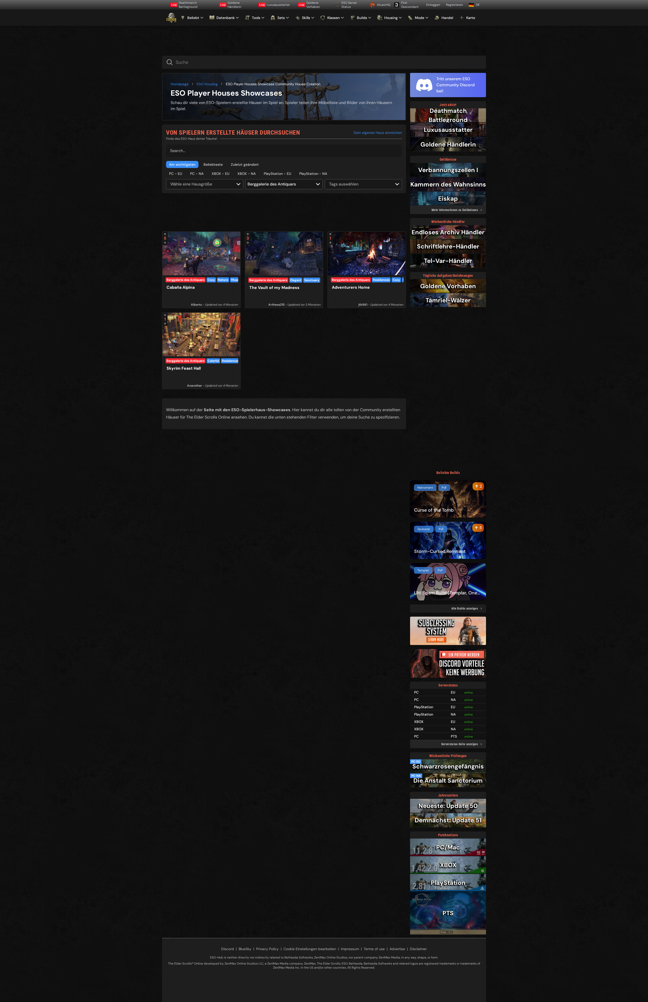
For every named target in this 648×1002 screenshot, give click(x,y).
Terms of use (374, 949)
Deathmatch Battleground (184, 5)
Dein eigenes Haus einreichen (378, 132)
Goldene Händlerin (230, 5)
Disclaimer (418, 949)
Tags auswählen (343, 184)
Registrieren (454, 5)
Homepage (180, 84)
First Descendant (410, 5)
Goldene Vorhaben (309, 5)
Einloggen (433, 5)
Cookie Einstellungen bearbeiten (310, 949)
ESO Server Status (349, 5)
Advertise (397, 949)
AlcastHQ (383, 5)
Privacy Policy (267, 949)
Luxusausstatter (274, 5)
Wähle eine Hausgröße (191, 184)
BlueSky (245, 949)
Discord (227, 949)
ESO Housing (207, 84)
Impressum (350, 949)
